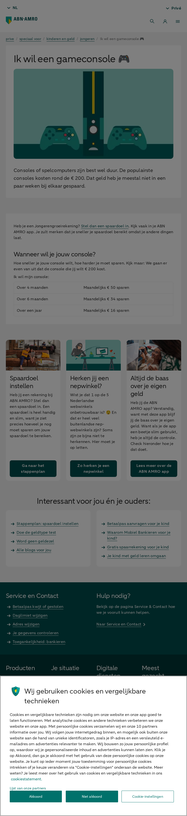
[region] (93, 746)
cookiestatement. (26, 779)
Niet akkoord (92, 796)
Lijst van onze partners (28, 788)
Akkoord (35, 796)
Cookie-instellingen (147, 796)
